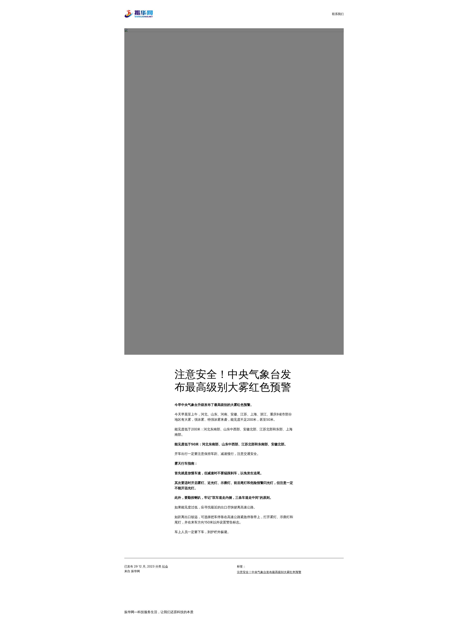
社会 (165, 566)
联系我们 (338, 14)
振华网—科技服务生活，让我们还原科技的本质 (158, 612)
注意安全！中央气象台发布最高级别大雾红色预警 (269, 572)
